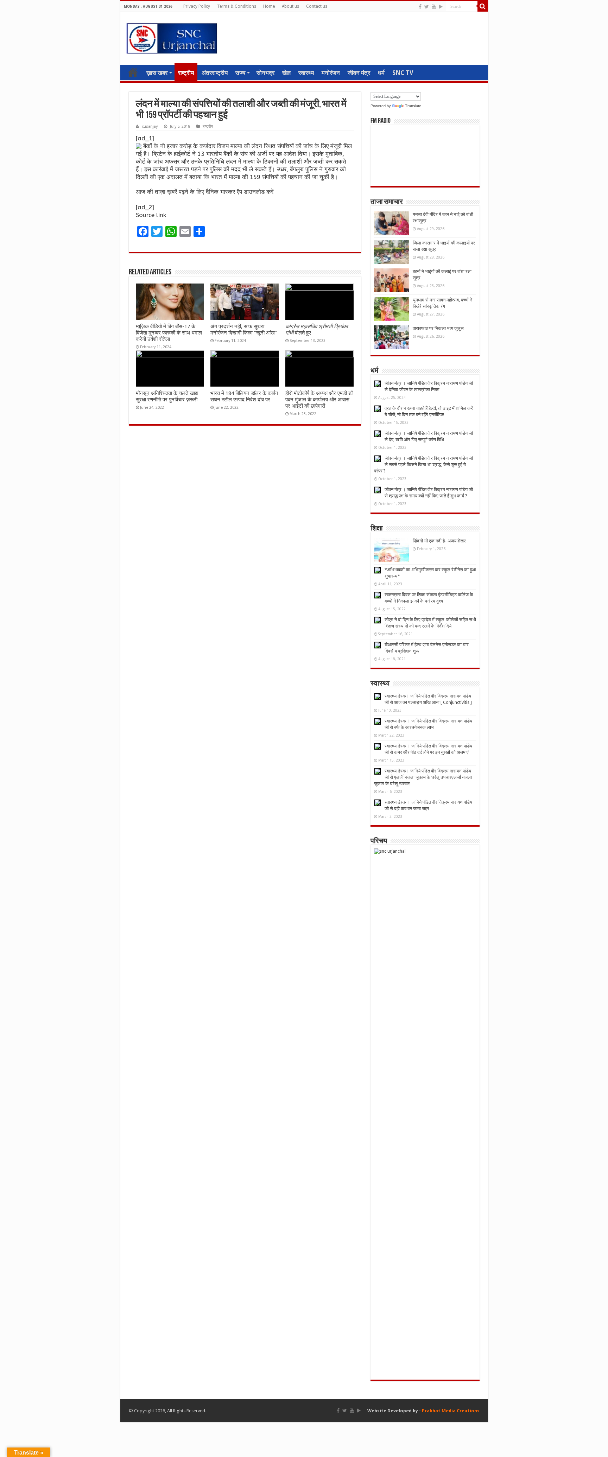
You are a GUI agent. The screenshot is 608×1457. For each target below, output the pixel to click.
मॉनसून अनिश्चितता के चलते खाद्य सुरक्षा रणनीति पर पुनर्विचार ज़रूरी (167, 396)
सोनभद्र (265, 72)
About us (290, 6)
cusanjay (150, 126)
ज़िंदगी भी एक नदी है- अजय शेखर (439, 540)
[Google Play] (440, 6)
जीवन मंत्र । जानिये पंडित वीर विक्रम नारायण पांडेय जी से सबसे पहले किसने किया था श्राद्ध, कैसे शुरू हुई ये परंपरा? (423, 464)
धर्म (381, 72)
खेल (286, 72)
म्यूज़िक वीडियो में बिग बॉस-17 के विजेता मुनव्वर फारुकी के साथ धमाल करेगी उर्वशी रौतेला (169, 332)
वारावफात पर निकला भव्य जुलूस (438, 328)
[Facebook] (420, 6)
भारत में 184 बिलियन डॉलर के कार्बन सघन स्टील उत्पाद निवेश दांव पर (244, 396)
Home (269, 6)
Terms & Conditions (236, 6)
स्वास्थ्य (306, 72)
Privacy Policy (196, 6)
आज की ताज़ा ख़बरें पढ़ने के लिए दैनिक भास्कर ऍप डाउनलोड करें (204, 191)
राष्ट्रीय (186, 72)
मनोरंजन (331, 72)
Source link (151, 214)
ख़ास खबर (156, 72)
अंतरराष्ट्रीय (215, 72)
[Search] (482, 6)
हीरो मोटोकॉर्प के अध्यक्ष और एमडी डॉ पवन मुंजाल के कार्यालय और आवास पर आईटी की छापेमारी (319, 399)
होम (133, 72)
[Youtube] (434, 6)
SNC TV (402, 72)
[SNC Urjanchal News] (172, 36)
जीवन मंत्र (359, 72)
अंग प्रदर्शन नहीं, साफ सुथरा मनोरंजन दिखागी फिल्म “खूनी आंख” (243, 329)
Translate (413, 106)
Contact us (316, 6)
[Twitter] (427, 6)
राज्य (240, 72)
